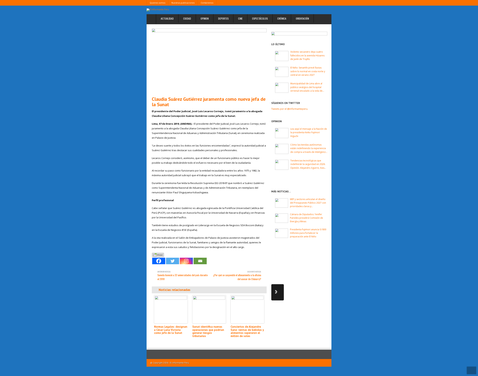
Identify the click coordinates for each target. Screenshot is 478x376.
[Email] (200, 261)
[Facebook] (158, 261)
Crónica (281, 18)
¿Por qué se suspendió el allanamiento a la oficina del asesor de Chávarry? (237, 275)
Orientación (302, 18)
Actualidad (167, 18)
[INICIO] (151, 19)
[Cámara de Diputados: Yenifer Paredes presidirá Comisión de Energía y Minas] (281, 218)
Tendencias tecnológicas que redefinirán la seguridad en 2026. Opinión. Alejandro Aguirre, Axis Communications (307, 164)
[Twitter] (172, 261)
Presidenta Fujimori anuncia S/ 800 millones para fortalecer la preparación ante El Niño (308, 233)
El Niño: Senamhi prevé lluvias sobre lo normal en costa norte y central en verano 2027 (307, 71)
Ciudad (187, 18)
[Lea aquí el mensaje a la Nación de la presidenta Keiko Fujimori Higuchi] (281, 133)
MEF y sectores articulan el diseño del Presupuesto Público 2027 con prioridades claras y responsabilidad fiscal (308, 203)
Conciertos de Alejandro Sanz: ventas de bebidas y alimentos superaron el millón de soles (247, 331)
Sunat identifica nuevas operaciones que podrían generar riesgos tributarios (208, 331)
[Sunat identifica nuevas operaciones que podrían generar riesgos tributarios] (209, 309)
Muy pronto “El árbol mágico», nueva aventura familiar (308, 253)
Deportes (223, 18)
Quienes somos (157, 2)
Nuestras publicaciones (183, 2)
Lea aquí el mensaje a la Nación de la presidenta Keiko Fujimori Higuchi (308, 132)
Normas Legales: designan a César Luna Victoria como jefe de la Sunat (170, 330)
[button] (277, 292)
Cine (240, 18)
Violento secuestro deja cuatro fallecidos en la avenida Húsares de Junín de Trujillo (307, 55)
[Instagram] (186, 261)
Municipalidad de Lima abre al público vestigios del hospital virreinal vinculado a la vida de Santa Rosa (306, 87)
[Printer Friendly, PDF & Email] (158, 254)
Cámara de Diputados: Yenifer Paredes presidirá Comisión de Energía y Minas (306, 218)
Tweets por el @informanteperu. (289, 108)
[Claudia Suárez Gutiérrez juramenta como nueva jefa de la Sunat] (209, 61)
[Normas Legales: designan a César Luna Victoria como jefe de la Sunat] (171, 309)
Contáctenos (207, 2)
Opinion (205, 18)
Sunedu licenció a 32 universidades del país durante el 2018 (182, 275)
